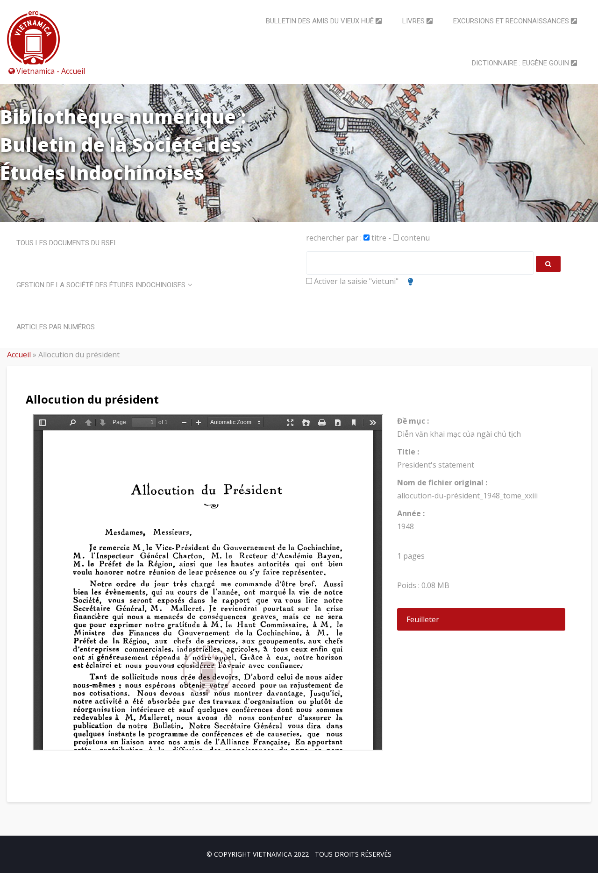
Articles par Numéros (55, 327)
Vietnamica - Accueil (50, 71)
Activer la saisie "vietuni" (355, 281)
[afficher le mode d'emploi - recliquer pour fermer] (410, 281)
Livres (414, 21)
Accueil (19, 354)
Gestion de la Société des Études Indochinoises (100, 285)
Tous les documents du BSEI (65, 243)
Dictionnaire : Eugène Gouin (521, 63)
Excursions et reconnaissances (512, 21)
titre (378, 238)
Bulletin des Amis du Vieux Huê (321, 21)
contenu (414, 238)
